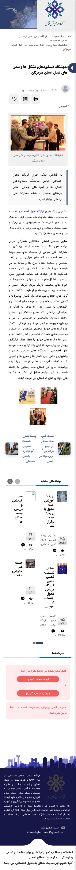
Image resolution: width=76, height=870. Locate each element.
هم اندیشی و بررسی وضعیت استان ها (17, 509)
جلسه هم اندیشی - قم (17, 569)
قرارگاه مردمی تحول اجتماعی (32, 36)
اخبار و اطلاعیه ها (58, 41)
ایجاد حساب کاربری (38, 679)
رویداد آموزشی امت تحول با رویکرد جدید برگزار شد (49, 511)
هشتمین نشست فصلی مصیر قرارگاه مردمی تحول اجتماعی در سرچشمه (48, 587)
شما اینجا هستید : (61, 36)
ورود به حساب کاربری (38, 693)
